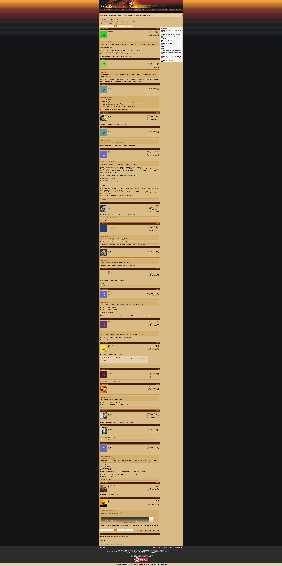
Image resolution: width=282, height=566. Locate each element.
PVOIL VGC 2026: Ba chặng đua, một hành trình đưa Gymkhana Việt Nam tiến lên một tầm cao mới (128, 15)
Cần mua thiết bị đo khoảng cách (172, 37)
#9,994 (157, 369)
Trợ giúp (170, 547)
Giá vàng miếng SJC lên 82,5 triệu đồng (111, 357)
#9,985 (157, 127)
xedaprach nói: (105, 41)
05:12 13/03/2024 (104, 482)
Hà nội (157, 377)
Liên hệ (154, 547)
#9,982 (157, 59)
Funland (152, 9)
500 (116, 26)
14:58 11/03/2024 (104, 59)
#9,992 (157, 319)
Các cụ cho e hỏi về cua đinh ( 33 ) (172, 31)
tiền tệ (126, 23)
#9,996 (157, 410)
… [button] (107, 26)
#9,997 (157, 425)
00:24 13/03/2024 (104, 443)
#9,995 (157, 384)
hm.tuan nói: (105, 302)
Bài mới (130, 9)
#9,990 (157, 268)
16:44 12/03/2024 (104, 369)
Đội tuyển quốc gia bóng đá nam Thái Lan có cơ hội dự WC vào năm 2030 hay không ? (172, 49)
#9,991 (157, 289)
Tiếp (131, 26)
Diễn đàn (137, 9)
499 (113, 26)
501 (118, 26)
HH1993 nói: (105, 260)
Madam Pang (168, 43)
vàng (130, 23)
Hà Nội (157, 505)
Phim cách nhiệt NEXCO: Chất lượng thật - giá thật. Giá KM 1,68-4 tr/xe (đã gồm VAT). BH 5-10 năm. (142, 564)
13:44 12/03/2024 (104, 247)
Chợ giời (159, 9)
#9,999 (157, 482)
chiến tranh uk (118, 23)
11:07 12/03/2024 (104, 148)
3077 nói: (104, 72)
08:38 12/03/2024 (104, 127)
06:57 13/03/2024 (104, 497)
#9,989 (157, 247)
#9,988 (157, 223)
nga (123, 23)
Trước (102, 26)
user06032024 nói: (106, 97)
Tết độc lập (168, 60)
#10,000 (157, 497)
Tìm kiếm (102, 11)
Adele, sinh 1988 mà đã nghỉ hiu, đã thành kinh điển (172, 53)
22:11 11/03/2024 (104, 112)
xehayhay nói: (105, 397)
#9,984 (157, 112)
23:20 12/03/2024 (104, 410)
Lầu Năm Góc (156, 67)
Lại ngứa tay (169, 40)
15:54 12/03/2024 (104, 342)
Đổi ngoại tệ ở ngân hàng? (172, 34)
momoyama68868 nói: (107, 456)
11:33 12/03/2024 (104, 203)
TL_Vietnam (103, 23)
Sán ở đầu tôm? (169, 46)
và (107, 220)
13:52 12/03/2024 (104, 268)
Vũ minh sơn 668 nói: (107, 161)
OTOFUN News (176, 547)
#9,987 (157, 203)
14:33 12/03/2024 (104, 289)
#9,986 (157, 148)
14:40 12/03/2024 (104, 319)
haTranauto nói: (106, 140)
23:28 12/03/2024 (104, 425)
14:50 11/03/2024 (104, 28)
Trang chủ (123, 9)
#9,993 (157, 342)
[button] (133, 9)
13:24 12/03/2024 (104, 223)
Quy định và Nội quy (162, 547)
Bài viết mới (164, 28)
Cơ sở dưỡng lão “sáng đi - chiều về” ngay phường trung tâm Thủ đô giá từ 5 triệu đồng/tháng (172, 57)
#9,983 (157, 84)
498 (110, 26)
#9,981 (157, 28)
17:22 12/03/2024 (104, 384)
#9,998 (157, 443)
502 (121, 26)
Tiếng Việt (103, 547)
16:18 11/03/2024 (104, 84)
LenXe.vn (116, 9)
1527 (127, 26)
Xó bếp (157, 211)
